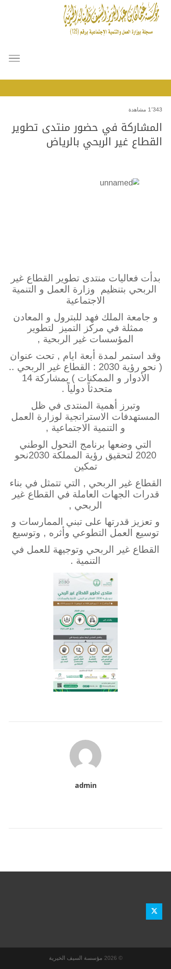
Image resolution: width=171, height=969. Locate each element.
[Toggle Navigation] (14, 59)
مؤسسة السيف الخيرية (76, 958)
